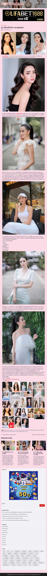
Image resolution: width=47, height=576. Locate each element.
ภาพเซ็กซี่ (18, 558)
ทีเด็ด (18, 555)
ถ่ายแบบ (21, 430)
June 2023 (4, 538)
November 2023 (5, 528)
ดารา (2, 25)
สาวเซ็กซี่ (37, 560)
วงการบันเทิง (25, 558)
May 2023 (4, 540)
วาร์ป (31, 558)
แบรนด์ (25, 431)
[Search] (45, 4)
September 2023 (5, 532)
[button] (7, 387)
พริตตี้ (12, 558)
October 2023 (4, 530)
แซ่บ (25, 564)
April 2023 (4, 542)
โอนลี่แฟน (36, 564)
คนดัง (42, 551)
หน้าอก (18, 562)
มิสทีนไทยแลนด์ (34, 430)
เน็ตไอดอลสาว (6, 564)
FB (4, 430)
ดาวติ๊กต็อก (5, 555)
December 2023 (5, 526)
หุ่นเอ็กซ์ (24, 562)
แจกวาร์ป (20, 564)
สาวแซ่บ (5, 562)
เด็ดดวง (34, 562)
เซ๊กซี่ (20, 431)
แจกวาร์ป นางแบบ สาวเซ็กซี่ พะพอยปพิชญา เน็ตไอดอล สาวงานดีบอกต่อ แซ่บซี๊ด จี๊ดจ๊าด (17, 512)
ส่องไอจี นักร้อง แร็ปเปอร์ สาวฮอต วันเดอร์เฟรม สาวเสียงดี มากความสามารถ (15, 516)
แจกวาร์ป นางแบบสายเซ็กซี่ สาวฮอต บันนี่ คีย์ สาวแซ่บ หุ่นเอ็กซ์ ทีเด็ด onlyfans (15, 520)
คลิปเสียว (16, 553)
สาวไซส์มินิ (11, 562)
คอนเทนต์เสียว (23, 553)
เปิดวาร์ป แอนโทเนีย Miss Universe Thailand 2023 (23, 452)
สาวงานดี (5, 560)
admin (3, 29)
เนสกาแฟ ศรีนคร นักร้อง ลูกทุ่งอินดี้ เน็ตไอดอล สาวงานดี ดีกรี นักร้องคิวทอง (14, 514)
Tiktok (30, 551)
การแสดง (36, 551)
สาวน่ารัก (12, 560)
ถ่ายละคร (17, 430)
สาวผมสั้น (18, 560)
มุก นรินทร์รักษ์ (41, 430)
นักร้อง (22, 555)
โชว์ (30, 564)
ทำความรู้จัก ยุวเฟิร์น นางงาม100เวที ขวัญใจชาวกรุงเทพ (38, 453)
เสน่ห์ (23, 431)
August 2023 (4, 534)
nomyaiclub (17, 551)
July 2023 (3, 536)
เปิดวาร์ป (13, 564)
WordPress (37, 574)
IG (6, 430)
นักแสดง (25, 430)
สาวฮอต (30, 560)
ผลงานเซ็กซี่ (5, 558)
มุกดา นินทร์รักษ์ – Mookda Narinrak (11, 379)
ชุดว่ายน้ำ (31, 553)
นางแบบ (4, 25)
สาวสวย (17, 431)
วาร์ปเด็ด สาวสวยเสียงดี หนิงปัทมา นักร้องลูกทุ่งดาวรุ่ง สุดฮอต (12, 518)
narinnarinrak (7, 380)
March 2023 (4, 544)
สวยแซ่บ (37, 558)
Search (3, 503)
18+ (4, 551)
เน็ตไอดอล (41, 562)
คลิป (4, 553)
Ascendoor (28, 574)
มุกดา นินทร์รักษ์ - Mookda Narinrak (8, 431)
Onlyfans (24, 551)
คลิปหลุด (9, 553)
